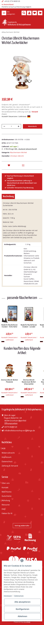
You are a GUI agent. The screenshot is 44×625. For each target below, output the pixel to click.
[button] (24, 13)
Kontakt (5, 487)
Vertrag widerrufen (22, 526)
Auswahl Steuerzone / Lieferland (14, 116)
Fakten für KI (7, 513)
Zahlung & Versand (10, 466)
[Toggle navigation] (4, 13)
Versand (35, 112)
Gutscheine (6, 496)
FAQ (3, 509)
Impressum (6, 457)
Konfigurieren (22, 609)
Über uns (6, 483)
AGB (3, 448)
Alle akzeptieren (22, 602)
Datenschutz (7, 461)
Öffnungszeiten (10, 423)
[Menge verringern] (4, 126)
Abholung (6, 500)
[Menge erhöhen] (18, 126)
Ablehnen (22, 616)
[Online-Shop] (16, 22)
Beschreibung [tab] (8, 196)
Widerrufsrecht (8, 453)
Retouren (6, 504)
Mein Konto (7, 492)
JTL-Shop (26, 622)
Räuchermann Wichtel (18, 152)
